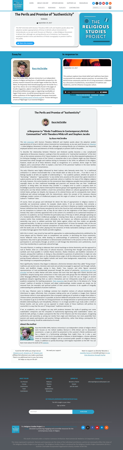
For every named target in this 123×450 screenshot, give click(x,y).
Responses (51, 8)
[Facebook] (100, 3)
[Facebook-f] (92, 427)
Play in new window (83, 95)
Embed (102, 95)
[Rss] (110, 3)
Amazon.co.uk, (18, 353)
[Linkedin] (107, 3)
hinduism (44, 19)
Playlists (62, 8)
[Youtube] (103, 3)
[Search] (110, 7)
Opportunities (57, 3)
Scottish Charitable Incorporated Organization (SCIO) (51, 427)
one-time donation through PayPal (97, 354)
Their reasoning (58, 281)
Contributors (74, 8)
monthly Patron (85, 353)
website (45, 343)
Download (94, 95)
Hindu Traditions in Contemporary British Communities (82, 71)
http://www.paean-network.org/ (31, 97)
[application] (85, 92)
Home (31, 3)
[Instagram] (97, 3)
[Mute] (101, 92)
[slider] (104, 92)
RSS (91, 97)
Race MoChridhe (39, 68)
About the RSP (42, 3)
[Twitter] (93, 3)
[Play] (66, 92)
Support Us (71, 3)
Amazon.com (38, 353)
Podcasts (41, 8)
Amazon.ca (27, 353)
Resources (83, 3)
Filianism (93, 144)
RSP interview (29, 142)
